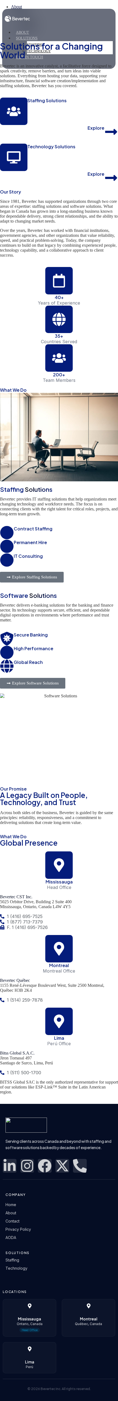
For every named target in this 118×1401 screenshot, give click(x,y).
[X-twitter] (62, 1166)
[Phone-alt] (80, 1166)
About (22, 32)
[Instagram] (27, 1166)
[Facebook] (45, 1166)
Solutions (27, 38)
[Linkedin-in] (9, 1166)
